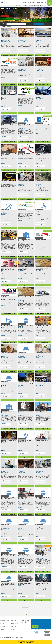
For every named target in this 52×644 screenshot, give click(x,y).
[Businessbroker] (6, 2)
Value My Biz (42, 5)
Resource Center (36, 5)
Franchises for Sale (25, 2)
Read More (3, 48)
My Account (49, 5)
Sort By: (3, 23)
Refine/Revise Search (38, 23)
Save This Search (5, 15)
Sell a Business (32, 2)
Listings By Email (25, 5)
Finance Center (31, 5)
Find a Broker (38, 2)
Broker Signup (43, 2)
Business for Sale (19, 5)
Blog (45, 5)
